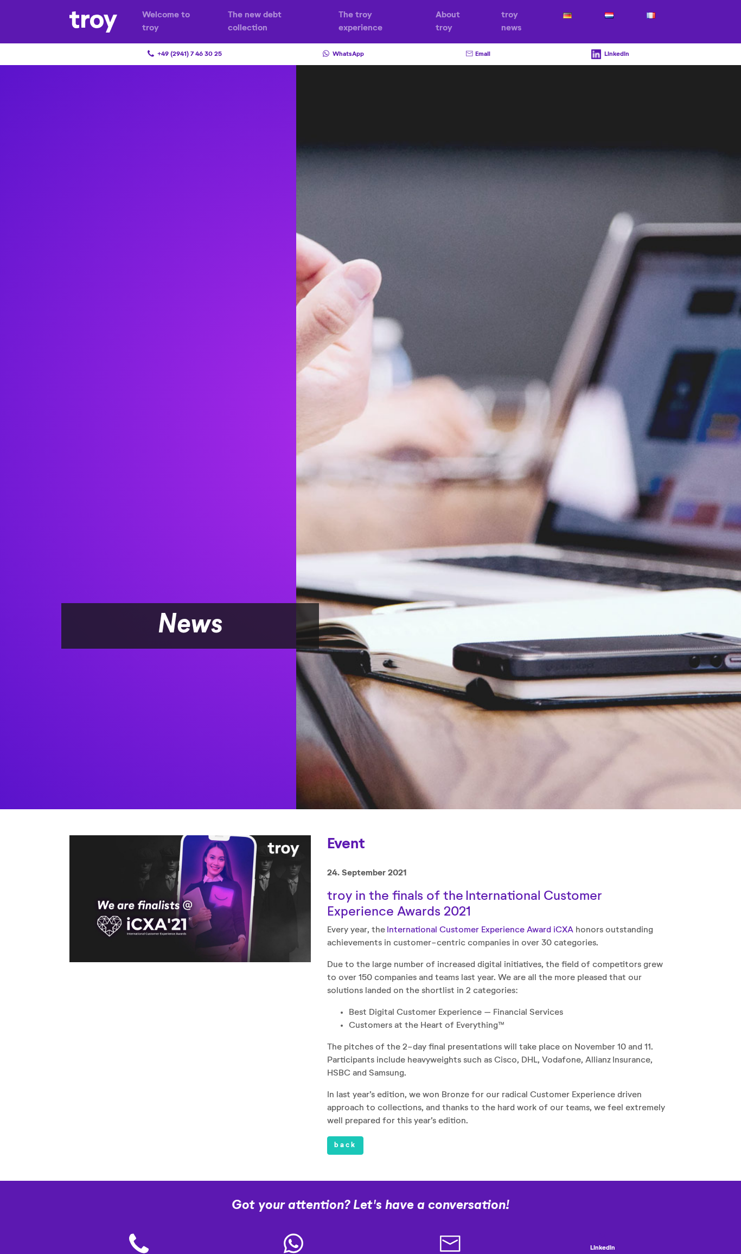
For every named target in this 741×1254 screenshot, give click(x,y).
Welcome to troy (166, 22)
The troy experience (360, 22)
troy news (511, 22)
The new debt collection (255, 22)
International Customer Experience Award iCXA (480, 930)
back (345, 1145)
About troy (448, 22)
